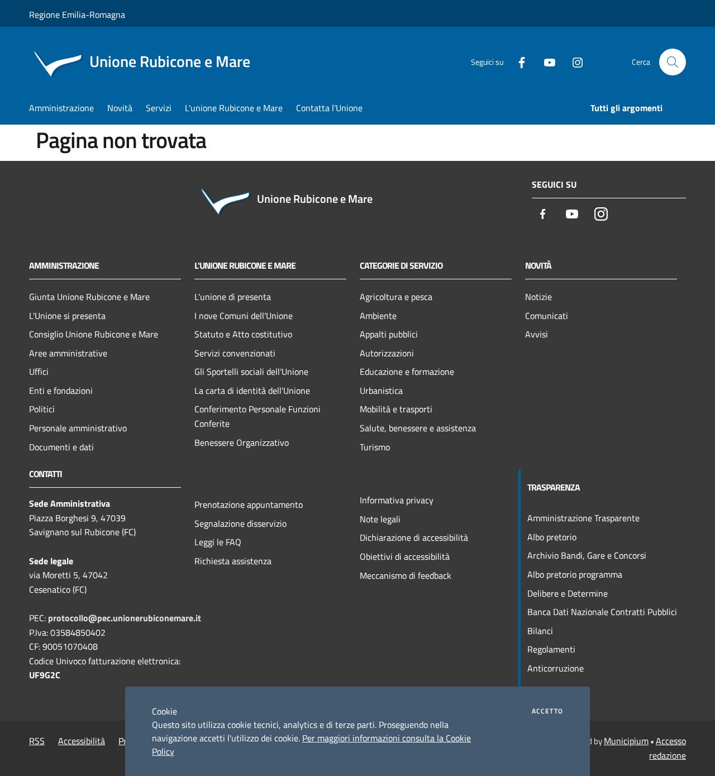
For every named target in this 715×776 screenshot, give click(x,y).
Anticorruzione (555, 668)
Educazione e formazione (407, 371)
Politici (42, 409)
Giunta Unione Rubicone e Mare (89, 296)
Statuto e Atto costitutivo (243, 334)
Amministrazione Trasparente (583, 518)
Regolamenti (551, 649)
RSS (37, 741)
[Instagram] (573, 62)
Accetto (547, 711)
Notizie (538, 296)
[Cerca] (672, 62)
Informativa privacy (396, 500)
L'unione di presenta (232, 296)
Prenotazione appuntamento (248, 504)
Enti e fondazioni (61, 390)
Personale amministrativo (78, 428)
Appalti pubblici (389, 334)
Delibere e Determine (567, 593)
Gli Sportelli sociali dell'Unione (251, 371)
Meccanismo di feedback (405, 575)
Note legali (380, 519)
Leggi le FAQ (217, 542)
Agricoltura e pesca (396, 296)
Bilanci (540, 630)
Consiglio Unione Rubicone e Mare (93, 334)
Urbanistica (381, 390)
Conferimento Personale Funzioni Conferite (257, 416)
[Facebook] (517, 62)
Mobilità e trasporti (396, 409)
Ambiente (378, 315)
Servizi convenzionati (234, 353)
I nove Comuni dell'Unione (243, 315)
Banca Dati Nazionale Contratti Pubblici (602, 611)
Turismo (375, 447)
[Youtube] (545, 62)
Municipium (626, 741)
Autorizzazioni (387, 353)
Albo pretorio (551, 537)
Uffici (39, 371)
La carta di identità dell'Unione (252, 390)
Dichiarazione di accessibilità (414, 537)
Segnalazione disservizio (240, 523)
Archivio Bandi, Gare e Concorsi (586, 555)
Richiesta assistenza (232, 561)
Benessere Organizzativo (241, 442)
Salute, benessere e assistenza (418, 428)
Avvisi (536, 334)
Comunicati (546, 315)
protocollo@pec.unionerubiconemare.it (124, 618)
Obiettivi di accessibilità (405, 556)
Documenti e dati (61, 447)
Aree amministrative (68, 353)
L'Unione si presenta (67, 315)
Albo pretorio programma (574, 574)
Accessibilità (81, 741)
